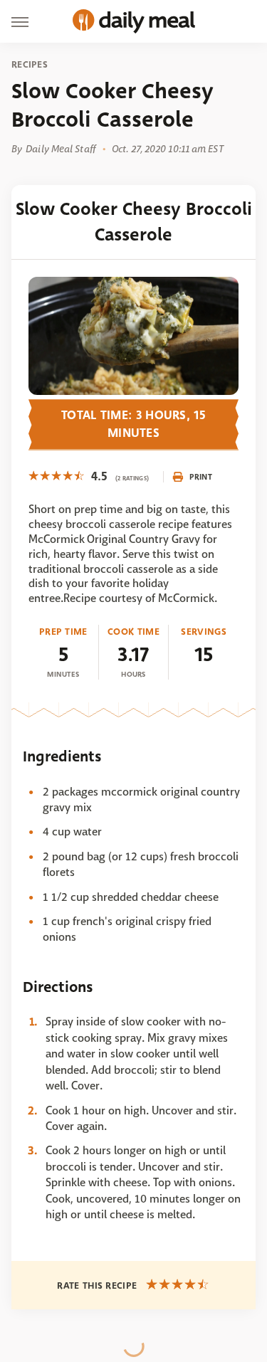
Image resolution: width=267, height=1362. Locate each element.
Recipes (29, 65)
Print (200, 476)
